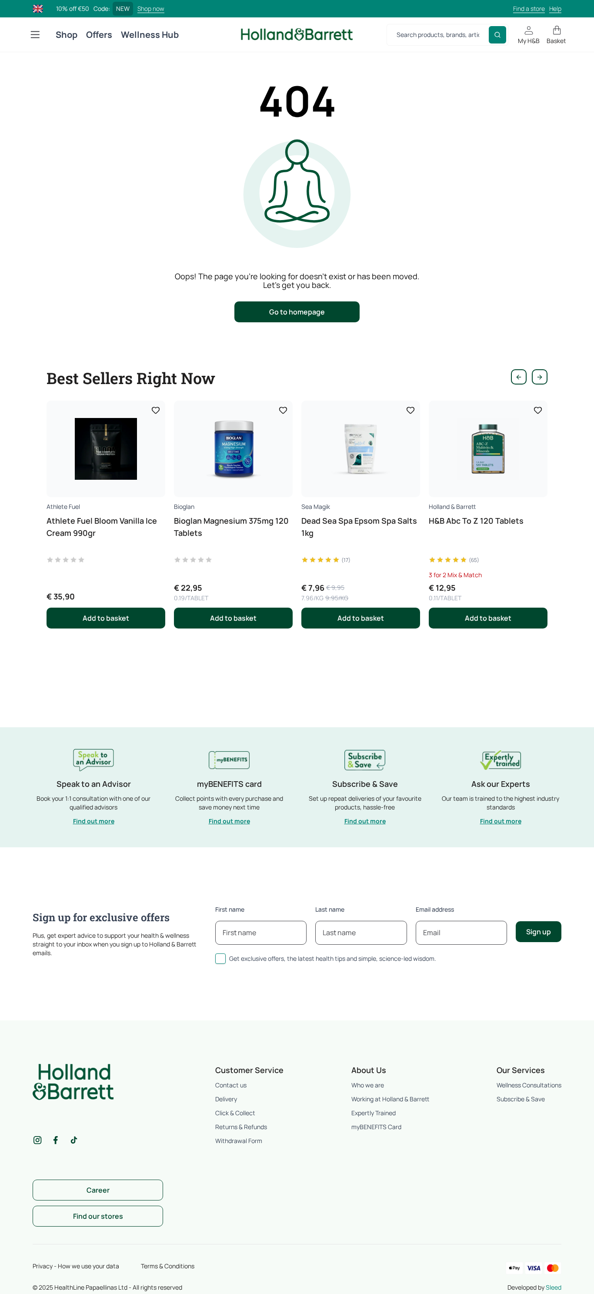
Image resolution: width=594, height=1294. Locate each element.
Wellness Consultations (529, 1085)
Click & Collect (235, 1113)
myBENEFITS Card (376, 1127)
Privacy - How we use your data (76, 1266)
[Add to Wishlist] (155, 410)
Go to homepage (297, 312)
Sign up (538, 931)
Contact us (231, 1085)
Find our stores (98, 1216)
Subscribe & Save (521, 1099)
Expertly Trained (373, 1113)
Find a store (529, 8)
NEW (123, 8)
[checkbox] (220, 958)
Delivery (226, 1099)
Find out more (93, 821)
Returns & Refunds (241, 1127)
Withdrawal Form (238, 1141)
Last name (329, 909)
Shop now (150, 8)
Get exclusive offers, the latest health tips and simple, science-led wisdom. (332, 958)
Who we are (367, 1085)
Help (555, 8)
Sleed (553, 1287)
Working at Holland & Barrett (390, 1099)
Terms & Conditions (167, 1266)
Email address (435, 909)
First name (229, 909)
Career (98, 1190)
